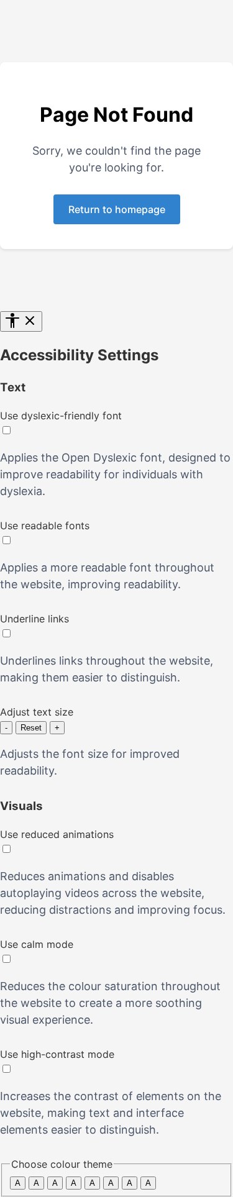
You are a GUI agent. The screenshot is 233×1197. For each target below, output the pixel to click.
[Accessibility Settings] (21, 321)
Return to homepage (116, 209)
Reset (31, 727)
